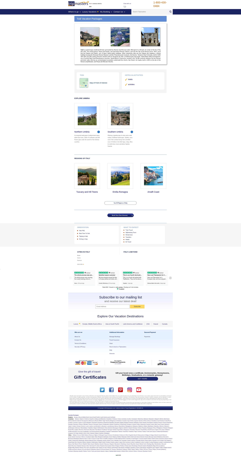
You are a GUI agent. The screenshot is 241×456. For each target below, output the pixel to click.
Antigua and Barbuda (100, 419)
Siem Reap (143, 447)
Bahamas (140, 419)
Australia (124, 419)
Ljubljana (137, 442)
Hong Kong (123, 424)
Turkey (144, 431)
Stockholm (119, 449)
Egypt (121, 422)
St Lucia (80, 431)
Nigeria (121, 428)
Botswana (91, 420)
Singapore (126, 429)
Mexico (162, 426)
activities (131, 84)
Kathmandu (95, 442)
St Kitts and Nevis (72, 431)
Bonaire (75, 420)
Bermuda (166, 419)
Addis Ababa (84, 435)
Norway (135, 428)
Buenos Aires (83, 438)
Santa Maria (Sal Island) (118, 447)
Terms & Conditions (80, 343)
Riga (154, 445)
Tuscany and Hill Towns (87, 192)
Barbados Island (108, 437)
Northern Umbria (81, 132)
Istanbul (89, 442)
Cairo (89, 438)
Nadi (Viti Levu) (72, 445)
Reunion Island (142, 445)
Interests (112, 353)
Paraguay (149, 428)
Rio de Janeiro (160, 445)
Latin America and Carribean (108, 417)
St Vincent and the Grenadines (97, 431)
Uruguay (70, 433)
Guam (100, 424)
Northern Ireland (128, 428)
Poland (165, 428)
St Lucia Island (86, 449)
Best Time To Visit (84, 233)
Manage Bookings (114, 336)
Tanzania (125, 431)
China (148, 420)
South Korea (151, 429)
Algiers (96, 435)
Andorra (86, 419)
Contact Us (78, 340)
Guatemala (106, 424)
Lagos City (122, 442)
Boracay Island (153, 437)
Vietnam (92, 433)
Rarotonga (134, 445)
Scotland (104, 429)
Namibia (90, 428)
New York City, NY (91, 445)
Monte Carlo (143, 444)
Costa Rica (167, 420)
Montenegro (71, 428)
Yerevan (140, 451)
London (147, 442)
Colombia (153, 420)
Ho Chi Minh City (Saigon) (164, 440)
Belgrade (124, 437)
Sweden (108, 431)
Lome (142, 442)
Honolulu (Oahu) (81, 442)
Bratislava (160, 437)
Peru (154, 428)
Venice (79, 258)
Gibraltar (85, 424)
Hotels (127, 239)
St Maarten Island (95, 449)
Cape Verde (130, 420)
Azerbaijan (134, 419)
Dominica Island (163, 438)
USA (148, 324)
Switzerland (114, 431)
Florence (79, 260)
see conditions (118, 363)
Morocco (77, 428)
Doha (157, 438)
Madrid (85, 444)
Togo (135, 431)
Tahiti (129, 449)
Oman (139, 428)
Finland (155, 422)
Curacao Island (143, 438)
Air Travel (128, 242)
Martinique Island (125, 444)
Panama (144, 428)
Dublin (70, 440)
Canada (164, 324)
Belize (161, 419)
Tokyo (154, 449)
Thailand (131, 431)
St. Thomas (113, 449)
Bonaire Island (144, 437)
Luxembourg (110, 426)
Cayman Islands (138, 420)
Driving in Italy (83, 239)
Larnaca (128, 442)
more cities (80, 264)
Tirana (150, 449)
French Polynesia (167, 422)
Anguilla (91, 419)
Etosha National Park (90, 440)
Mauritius (156, 426)
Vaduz (106, 451)
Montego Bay (150, 444)
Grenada (95, 424)
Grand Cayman (131, 440)
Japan (69, 426)
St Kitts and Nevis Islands (74, 449)
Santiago (127, 447)
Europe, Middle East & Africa (92, 324)
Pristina (122, 445)
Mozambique (84, 428)
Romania (86, 429)
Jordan (74, 426)
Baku (93, 437)
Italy (156, 424)
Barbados (151, 419)
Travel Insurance (114, 340)
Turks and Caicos (151, 431)
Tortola (85, 451)
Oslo (98, 445)
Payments (147, 336)
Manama (106, 444)
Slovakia (132, 429)
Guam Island (148, 440)
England (126, 422)
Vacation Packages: (73, 415)
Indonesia (143, 424)
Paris (113, 445)
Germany (75, 424)
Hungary (129, 424)
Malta (145, 426)
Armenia (114, 419)
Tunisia (139, 431)
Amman (110, 435)
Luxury (76, 324)
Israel (152, 424)
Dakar (149, 438)
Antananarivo (140, 435)
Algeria (81, 419)
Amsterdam (116, 435)
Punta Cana (128, 445)
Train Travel (129, 230)
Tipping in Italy (83, 236)
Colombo (128, 438)
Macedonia (122, 426)
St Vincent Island (104, 449)
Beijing (115, 437)
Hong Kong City (72, 442)
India (138, 424)
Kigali (100, 442)
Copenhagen (135, 438)
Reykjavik (149, 445)
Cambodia (118, 420)
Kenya (78, 426)
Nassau (84, 445)
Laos (87, 426)
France (160, 422)
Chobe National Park (119, 438)
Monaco (166, 426)
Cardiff (105, 438)
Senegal (110, 429)
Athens (83, 437)
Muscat (163, 444)
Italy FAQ (82, 230)
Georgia (70, 424)
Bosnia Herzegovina (83, 420)
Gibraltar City (117, 440)
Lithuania (103, 426)
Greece (91, 424)
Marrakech (117, 444)
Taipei (133, 449)
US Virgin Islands (78, 433)
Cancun (94, 438)
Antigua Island (153, 435)
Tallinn (137, 449)
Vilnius (135, 451)
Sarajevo (133, 447)
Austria (129, 419)
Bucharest (70, 438)
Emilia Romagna (120, 192)
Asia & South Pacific (112, 324)
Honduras (116, 424)
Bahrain (146, 419)
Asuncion (78, 437)
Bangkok (100, 437)
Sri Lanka (161, 429)
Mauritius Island (135, 444)
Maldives (140, 426)
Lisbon (132, 442)
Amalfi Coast (153, 192)
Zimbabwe (106, 433)
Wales (96, 433)
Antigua (147, 435)
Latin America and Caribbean (133, 324)
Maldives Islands (99, 444)
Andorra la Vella (124, 435)
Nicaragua (115, 428)
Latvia (91, 426)
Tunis (89, 451)
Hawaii (155, 324)
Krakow (108, 442)
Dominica (100, 422)
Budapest (76, 438)
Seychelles (120, 429)
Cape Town (100, 438)
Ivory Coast (161, 424)
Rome (78, 255)
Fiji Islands (150, 422)
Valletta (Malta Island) (114, 451)
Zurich (150, 451)
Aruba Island (71, 437)
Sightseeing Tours (131, 232)
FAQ (110, 350)
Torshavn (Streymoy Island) (75, 451)
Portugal (170, 428)
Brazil (96, 420)
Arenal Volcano (162, 435)
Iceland (134, 424)
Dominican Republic (109, 422)
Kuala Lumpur (114, 442)
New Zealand (108, 428)
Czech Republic (87, 422)
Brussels (166, 437)
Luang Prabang (154, 442)
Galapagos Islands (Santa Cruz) (105, 440)
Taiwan (120, 431)
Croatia (70, 422)
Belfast (119, 437)
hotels (130, 79)
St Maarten (86, 431)
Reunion (81, 429)
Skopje (157, 447)
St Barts (167, 429)
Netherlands (101, 428)
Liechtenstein (96, 426)
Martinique (150, 426)
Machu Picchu (78, 444)
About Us (77, 336)
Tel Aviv (146, 449)
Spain (156, 429)
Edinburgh (81, 440)
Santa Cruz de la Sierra (105, 447)
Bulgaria (112, 420)
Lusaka (160, 442)
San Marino (98, 429)
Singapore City (150, 447)
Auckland (88, 437)
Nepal (95, 428)
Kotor (104, 442)
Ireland (148, 424)
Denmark (94, 422)
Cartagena (110, 438)
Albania (77, 419)
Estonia (131, 422)
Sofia (161, 447)
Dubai (170, 438)
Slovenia (137, 429)
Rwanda (92, 429)
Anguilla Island (133, 435)
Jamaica (166, 424)
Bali (96, 437)
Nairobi (79, 445)
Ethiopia (136, 422)
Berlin (129, 437)
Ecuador (117, 422)
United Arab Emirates (162, 431)
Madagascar (129, 426)
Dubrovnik (75, 440)
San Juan (86, 447)
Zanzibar (145, 451)
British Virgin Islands (104, 420)
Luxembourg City (167, 442)
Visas (111, 343)
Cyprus (80, 422)
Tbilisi (141, 449)
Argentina (108, 419)
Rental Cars (129, 235)
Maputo (112, 444)
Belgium (157, 419)
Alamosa (91, 435)
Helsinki (154, 440)
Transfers (128, 237)
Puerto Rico (71, 429)
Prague (117, 445)
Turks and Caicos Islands (97, 451)
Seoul (137, 447)
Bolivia (70, 420)
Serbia (114, 429)
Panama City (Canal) (105, 445)
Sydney (125, 449)
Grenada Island (140, 440)
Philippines (159, 428)
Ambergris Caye (103, 435)
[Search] (170, 11)
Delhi (153, 438)
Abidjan (75, 435)
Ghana (80, 424)
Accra (79, 435)
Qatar (76, 429)
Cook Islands (160, 420)
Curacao (75, 422)
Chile (144, 420)
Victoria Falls (124, 451)
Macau (116, 426)
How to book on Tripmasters (117, 347)
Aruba (119, 419)
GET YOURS (142, 379)
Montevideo (158, 444)
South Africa (144, 429)
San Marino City (94, 447)
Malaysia (135, 426)
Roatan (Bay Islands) (73, 447)
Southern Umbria (115, 132)
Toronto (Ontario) (161, 449)
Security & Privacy (80, 347)
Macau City (71, 444)
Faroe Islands (142, 422)
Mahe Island (91, 444)
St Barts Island (167, 447)
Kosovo (83, 426)
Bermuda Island (136, 437)
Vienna (130, 451)
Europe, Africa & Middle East (81, 417)
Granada (124, 440)
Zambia (101, 433)
